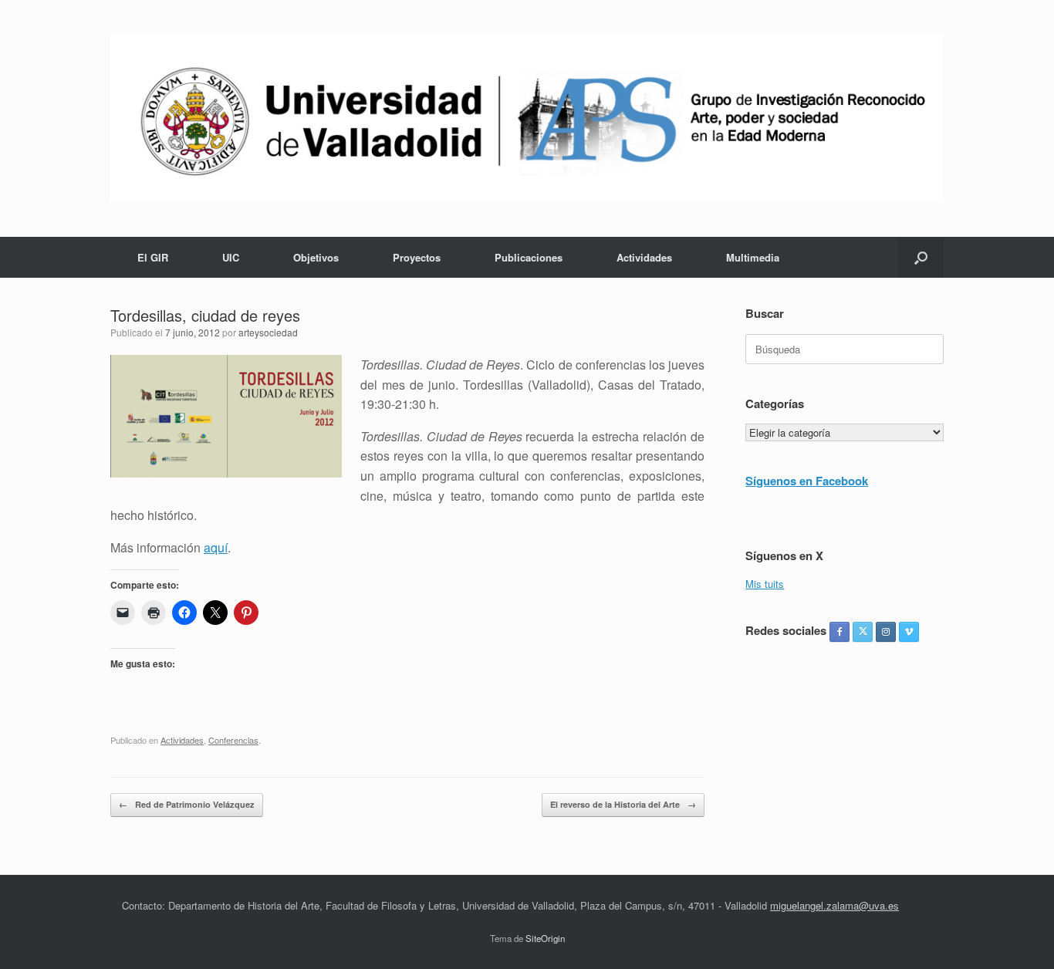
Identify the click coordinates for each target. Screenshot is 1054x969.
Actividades (644, 257)
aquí (216, 547)
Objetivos (316, 257)
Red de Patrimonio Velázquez (187, 804)
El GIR (152, 257)
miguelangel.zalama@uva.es (834, 905)
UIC (230, 257)
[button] (921, 257)
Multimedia (752, 257)
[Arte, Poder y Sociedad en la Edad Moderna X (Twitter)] (863, 632)
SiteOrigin (545, 938)
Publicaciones (528, 257)
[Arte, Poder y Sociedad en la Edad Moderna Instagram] (886, 632)
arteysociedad (268, 332)
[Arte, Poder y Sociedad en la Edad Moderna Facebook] (839, 632)
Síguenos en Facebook (806, 480)
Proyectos (417, 257)
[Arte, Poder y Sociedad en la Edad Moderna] (527, 118)
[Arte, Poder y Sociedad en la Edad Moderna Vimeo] (909, 632)
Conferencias (233, 740)
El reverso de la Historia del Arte (623, 804)
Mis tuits (764, 583)
